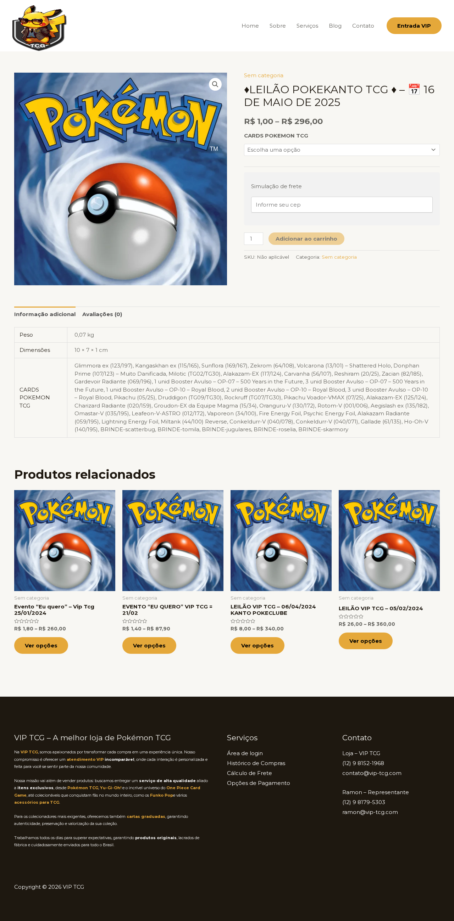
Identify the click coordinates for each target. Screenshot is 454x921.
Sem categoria (263, 75)
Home (250, 25)
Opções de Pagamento (258, 783)
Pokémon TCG (82, 787)
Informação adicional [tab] (45, 314)
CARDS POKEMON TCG (276, 135)
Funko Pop (161, 795)
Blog (335, 25)
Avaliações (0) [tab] (102, 314)
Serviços (307, 25)
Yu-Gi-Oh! (110, 787)
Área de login (245, 753)
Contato (363, 25)
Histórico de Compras (256, 763)
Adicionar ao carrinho (306, 238)
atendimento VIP (85, 759)
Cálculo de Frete (249, 773)
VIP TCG (29, 751)
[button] (414, 25)
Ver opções (41, 645)
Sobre (278, 25)
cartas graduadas (146, 816)
